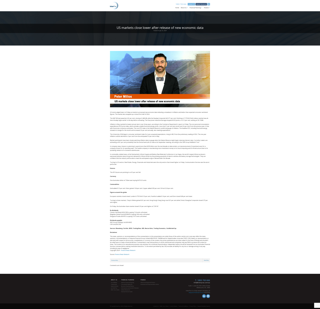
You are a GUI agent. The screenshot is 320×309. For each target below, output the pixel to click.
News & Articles (114, 286)
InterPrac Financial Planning (127, 282)
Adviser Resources (201, 4)
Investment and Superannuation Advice (149, 284)
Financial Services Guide (126, 291)
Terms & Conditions (183, 306)
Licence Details (173, 306)
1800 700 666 (181, 4)
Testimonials (114, 284)
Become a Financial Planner (127, 286)
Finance (206, 8)
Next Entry (206, 260)
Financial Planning (195, 8)
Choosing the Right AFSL (126, 284)
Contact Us (191, 4)
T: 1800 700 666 (202, 280)
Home (177, 8)
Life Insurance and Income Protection (130, 288)
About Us (184, 8)
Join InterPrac (114, 288)
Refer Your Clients (115, 290)
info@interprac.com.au (202, 283)
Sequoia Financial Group (196, 292)
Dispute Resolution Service (204, 306)
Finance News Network (128, 250)
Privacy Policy (193, 306)
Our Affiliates (114, 282)
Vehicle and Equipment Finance (147, 282)
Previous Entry (114, 260)
